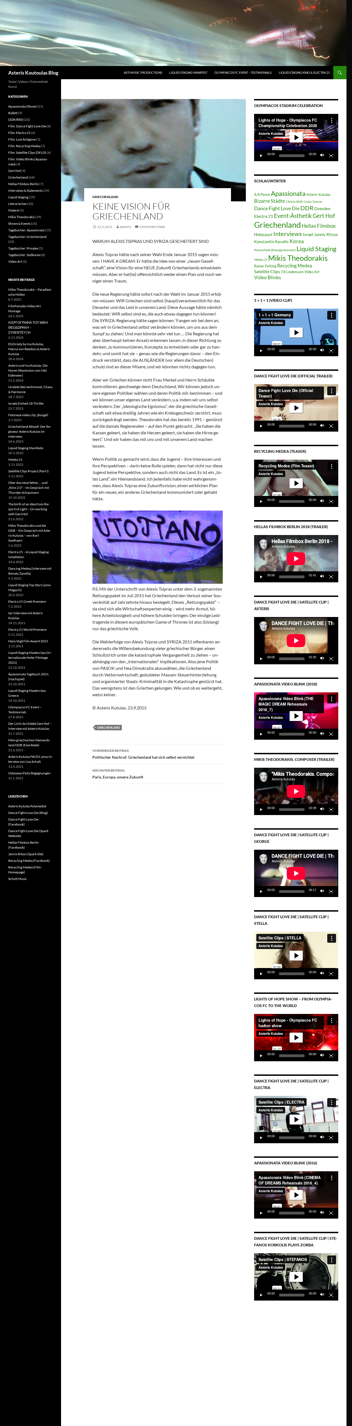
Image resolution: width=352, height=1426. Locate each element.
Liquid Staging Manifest (188, 72)
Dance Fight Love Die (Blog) (28, 813)
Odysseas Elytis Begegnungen (29, 773)
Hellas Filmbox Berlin (23, 184)
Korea (297, 241)
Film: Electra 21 (19, 133)
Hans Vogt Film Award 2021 (28, 641)
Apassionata (288, 193)
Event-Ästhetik (293, 215)
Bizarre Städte (269, 201)
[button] (296, 137)
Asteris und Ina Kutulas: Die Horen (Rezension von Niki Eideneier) (28, 370)
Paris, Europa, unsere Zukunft (117, 773)
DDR (307, 208)
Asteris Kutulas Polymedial (27, 806)
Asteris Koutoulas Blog (33, 73)
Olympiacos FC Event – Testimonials (243, 72)
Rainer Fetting (265, 266)
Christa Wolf (294, 201)
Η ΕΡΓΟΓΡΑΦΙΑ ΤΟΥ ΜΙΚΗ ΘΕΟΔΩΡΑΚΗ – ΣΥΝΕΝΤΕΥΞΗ (28, 327)
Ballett (13, 113)
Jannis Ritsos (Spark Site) (25, 854)
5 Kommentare (152, 227)
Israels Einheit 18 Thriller (26, 403)
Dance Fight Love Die (276, 208)
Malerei (13, 210)
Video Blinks (267, 277)
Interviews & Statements (25, 190)
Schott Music (17, 879)
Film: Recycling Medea (24, 146)
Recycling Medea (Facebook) (29, 861)
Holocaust (263, 234)
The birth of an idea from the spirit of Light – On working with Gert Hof (28, 509)
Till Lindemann (292, 272)
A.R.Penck (262, 194)
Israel (308, 234)
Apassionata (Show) (22, 106)
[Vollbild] (331, 155)
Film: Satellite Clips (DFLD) (27, 152)
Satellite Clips (267, 271)
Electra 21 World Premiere (27, 629)
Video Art (312, 272)
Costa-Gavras (313, 201)
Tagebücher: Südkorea (24, 255)
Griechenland (105, 197)
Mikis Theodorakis (298, 257)
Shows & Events (19, 223)
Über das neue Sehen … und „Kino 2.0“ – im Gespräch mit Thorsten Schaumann (28, 488)
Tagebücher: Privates (23, 248)
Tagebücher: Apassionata (26, 230)
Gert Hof (324, 215)
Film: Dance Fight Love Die (27, 126)
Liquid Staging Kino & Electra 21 (304, 72)
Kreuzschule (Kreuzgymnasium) (275, 250)
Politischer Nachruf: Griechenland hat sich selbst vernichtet (143, 753)
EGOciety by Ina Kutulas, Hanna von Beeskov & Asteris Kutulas (29, 349)
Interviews (287, 233)
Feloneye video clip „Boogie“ (28, 415)
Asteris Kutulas (318, 194)
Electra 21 (263, 216)
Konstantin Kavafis (271, 241)
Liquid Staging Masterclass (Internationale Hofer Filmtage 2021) (30, 658)
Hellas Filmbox (319, 226)
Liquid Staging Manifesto (25, 448)
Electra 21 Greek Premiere (27, 601)
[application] (296, 137)
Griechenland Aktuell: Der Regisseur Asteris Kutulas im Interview (29, 431)
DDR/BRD (15, 119)
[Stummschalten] (322, 155)
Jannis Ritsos (326, 234)
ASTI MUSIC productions (143, 72)
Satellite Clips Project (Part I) (28, 471)
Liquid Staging (316, 249)
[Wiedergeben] (261, 155)
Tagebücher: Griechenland (27, 237)
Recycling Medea (294, 265)
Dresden (322, 208)
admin (125, 227)
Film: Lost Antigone (22, 139)
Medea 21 (260, 259)
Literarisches (17, 204)
